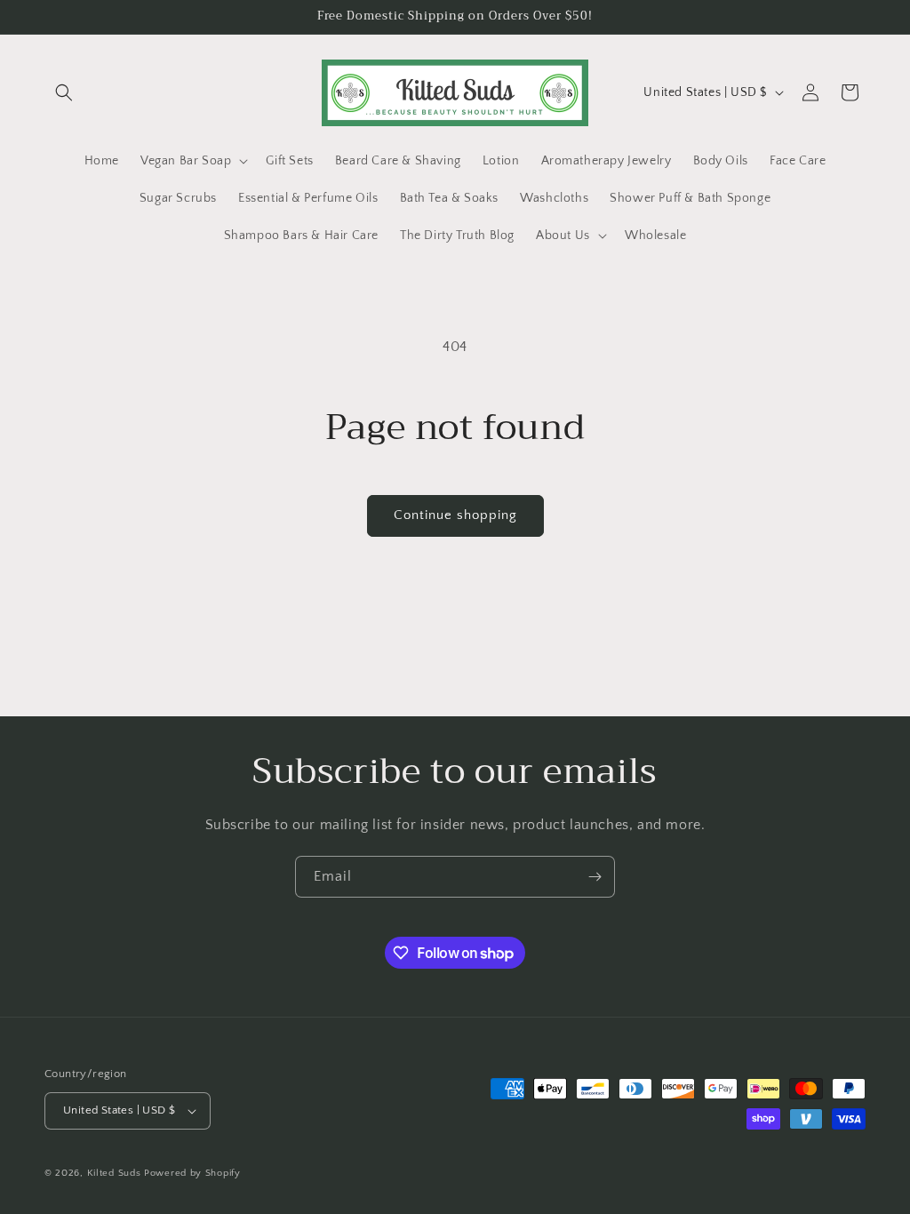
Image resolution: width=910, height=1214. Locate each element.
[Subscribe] (594, 877)
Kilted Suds (114, 1173)
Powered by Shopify (192, 1173)
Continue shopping (455, 515)
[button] (64, 92)
